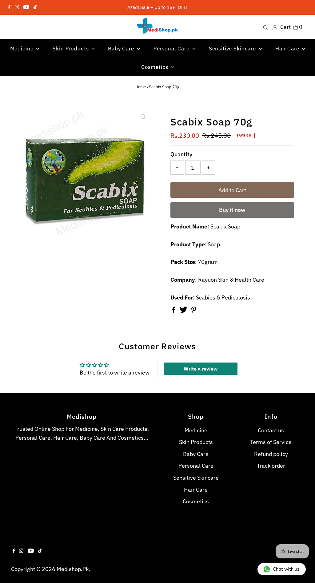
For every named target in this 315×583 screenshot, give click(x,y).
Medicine (196, 430)
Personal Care (195, 465)
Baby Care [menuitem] (122, 48)
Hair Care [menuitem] (288, 48)
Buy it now (232, 209)
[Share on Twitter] (184, 310)
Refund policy (271, 454)
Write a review (200, 369)
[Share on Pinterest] (193, 310)
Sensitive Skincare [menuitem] (233, 48)
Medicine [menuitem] (22, 48)
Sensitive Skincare (196, 477)
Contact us (271, 430)
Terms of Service (271, 442)
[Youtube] (26, 7)
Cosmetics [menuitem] (155, 67)
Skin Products (196, 442)
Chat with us (286, 569)
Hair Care (196, 489)
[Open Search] (265, 27)
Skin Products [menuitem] (71, 48)
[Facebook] (9, 7)
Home (140, 86)
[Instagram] (17, 7)
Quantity (181, 154)
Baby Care (196, 454)
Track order (271, 465)
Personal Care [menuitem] (172, 48)
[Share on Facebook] (174, 310)
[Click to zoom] (143, 117)
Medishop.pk (73, 569)
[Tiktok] (35, 7)
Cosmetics (196, 501)
